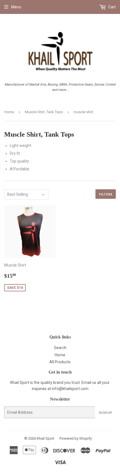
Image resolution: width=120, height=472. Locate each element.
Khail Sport (45, 438)
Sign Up (105, 412)
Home (9, 112)
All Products (60, 362)
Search (60, 347)
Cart (111, 7)
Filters (105, 194)
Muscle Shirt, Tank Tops (44, 112)
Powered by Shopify (75, 438)
